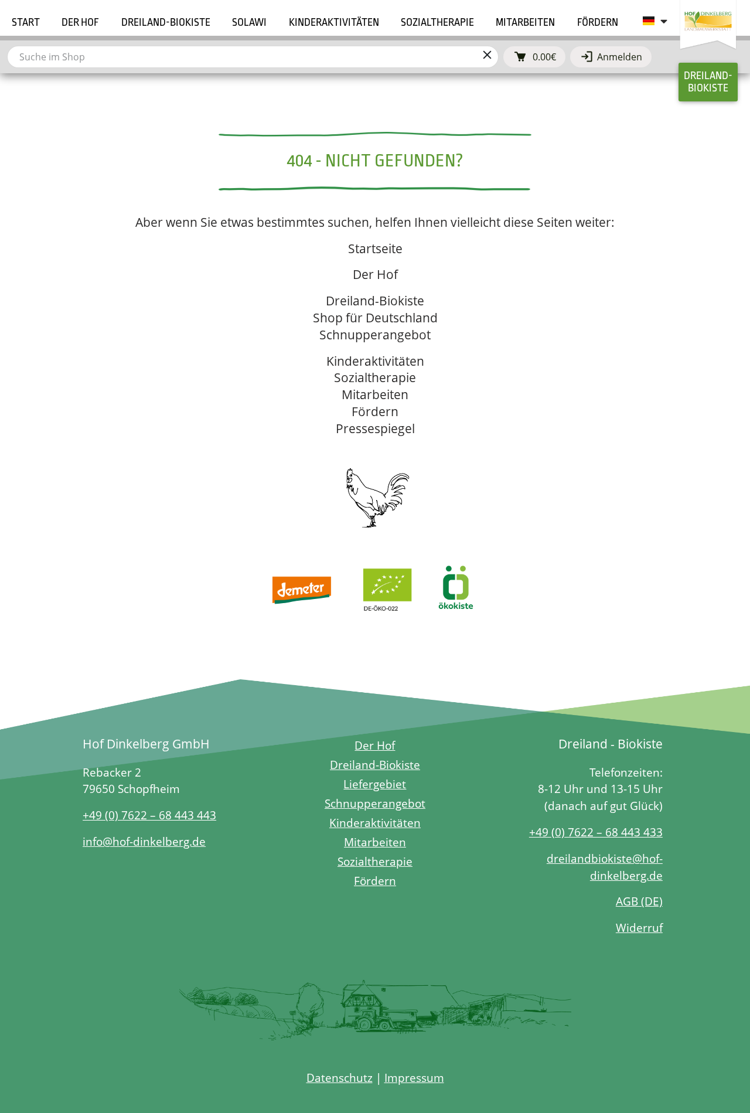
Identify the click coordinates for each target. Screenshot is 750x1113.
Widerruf (639, 927)
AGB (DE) (639, 901)
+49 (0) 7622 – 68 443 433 (596, 832)
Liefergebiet (374, 784)
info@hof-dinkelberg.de (144, 841)
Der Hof (375, 274)
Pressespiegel (375, 428)
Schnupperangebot (375, 334)
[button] (80, 22)
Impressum (414, 1077)
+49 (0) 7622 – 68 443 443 (149, 815)
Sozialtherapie (375, 377)
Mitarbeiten (375, 394)
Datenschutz (339, 1077)
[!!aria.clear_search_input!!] (487, 57)
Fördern (375, 411)
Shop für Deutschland (375, 317)
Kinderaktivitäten (375, 361)
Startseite (375, 248)
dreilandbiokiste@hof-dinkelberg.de (605, 866)
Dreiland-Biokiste (375, 300)
